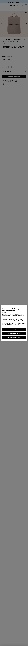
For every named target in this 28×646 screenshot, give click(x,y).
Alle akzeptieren (14, 329)
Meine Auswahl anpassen (14, 337)
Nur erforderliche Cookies (14, 333)
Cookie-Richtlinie (19, 325)
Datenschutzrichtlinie (6, 325)
